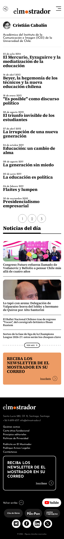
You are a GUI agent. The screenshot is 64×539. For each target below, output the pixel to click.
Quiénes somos (11, 426)
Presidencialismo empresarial (21, 204)
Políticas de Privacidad (15, 438)
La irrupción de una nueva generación (30, 134)
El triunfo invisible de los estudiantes (29, 117)
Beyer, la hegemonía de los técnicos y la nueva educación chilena (30, 82)
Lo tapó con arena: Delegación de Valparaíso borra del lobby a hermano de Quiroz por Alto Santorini (30, 306)
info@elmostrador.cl (30, 420)
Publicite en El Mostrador (17, 444)
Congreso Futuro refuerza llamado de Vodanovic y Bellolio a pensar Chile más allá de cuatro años (32, 268)
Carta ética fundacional (16, 430)
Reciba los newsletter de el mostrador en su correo (28, 365)
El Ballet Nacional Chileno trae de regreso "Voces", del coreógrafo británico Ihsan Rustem (29, 322)
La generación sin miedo (28, 165)
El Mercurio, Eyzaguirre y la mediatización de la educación (32, 61)
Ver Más (30, 345)
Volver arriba (10, 502)
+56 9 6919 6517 (11, 420)
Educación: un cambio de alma (29, 150)
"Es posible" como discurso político (31, 101)
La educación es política (28, 177)
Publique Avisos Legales (16, 447)
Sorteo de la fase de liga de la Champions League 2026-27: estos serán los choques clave (32, 335)
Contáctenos (10, 451)
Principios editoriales (14, 434)
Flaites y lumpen (20, 189)
